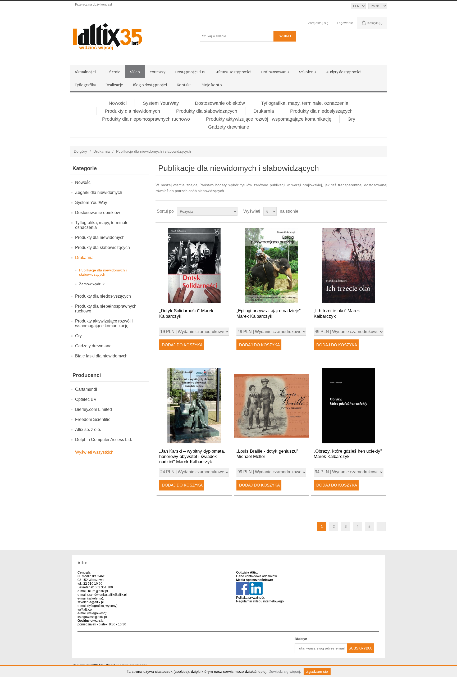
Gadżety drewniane (228, 127)
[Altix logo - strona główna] (130, 34)
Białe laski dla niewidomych (101, 356)
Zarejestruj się (318, 23)
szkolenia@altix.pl (90, 602)
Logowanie (345, 23)
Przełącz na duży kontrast (93, 4)
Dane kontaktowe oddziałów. (256, 576)
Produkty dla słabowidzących (206, 111)
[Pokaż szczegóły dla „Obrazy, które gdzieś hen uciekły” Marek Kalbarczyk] (348, 405)
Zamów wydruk (91, 284)
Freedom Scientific (92, 419)
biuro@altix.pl (98, 591)
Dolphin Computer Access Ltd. (103, 439)
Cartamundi (86, 389)
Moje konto (212, 85)
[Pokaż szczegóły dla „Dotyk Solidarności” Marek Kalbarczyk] (194, 265)
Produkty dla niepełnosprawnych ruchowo (146, 119)
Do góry (80, 151)
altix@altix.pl (117, 595)
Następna (381, 526)
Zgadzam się (317, 671)
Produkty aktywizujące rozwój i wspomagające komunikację (268, 119)
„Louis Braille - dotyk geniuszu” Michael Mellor (267, 454)
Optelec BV (86, 399)
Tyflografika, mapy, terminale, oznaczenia (304, 103)
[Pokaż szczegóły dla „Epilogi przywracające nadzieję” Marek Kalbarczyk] (271, 265)
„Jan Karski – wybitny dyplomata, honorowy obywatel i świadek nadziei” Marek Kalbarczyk (192, 457)
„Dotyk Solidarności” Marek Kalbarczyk (186, 313)
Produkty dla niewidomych (132, 111)
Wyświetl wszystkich (94, 452)
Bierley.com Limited (93, 409)
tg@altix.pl (85, 609)
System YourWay (161, 103)
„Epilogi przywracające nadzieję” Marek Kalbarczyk (268, 313)
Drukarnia (263, 111)
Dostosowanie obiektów (220, 103)
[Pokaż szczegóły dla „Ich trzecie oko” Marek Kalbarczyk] (348, 265)
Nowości (118, 103)
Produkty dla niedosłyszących (321, 111)
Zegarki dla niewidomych (98, 192)
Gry (351, 119)
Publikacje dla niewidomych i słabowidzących (103, 272)
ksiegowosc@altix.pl (92, 617)
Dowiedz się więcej (284, 671)
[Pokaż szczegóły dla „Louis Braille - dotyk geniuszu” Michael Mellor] (271, 405)
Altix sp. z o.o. (88, 429)
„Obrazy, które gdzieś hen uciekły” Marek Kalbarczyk (348, 454)
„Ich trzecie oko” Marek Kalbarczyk (337, 313)
